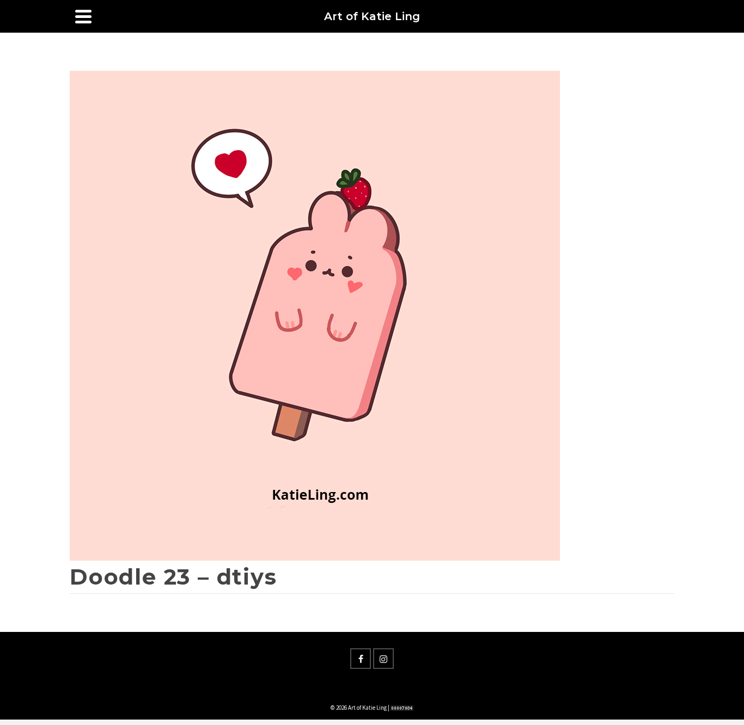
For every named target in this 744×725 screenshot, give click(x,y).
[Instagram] (383, 658)
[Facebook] (360, 658)
